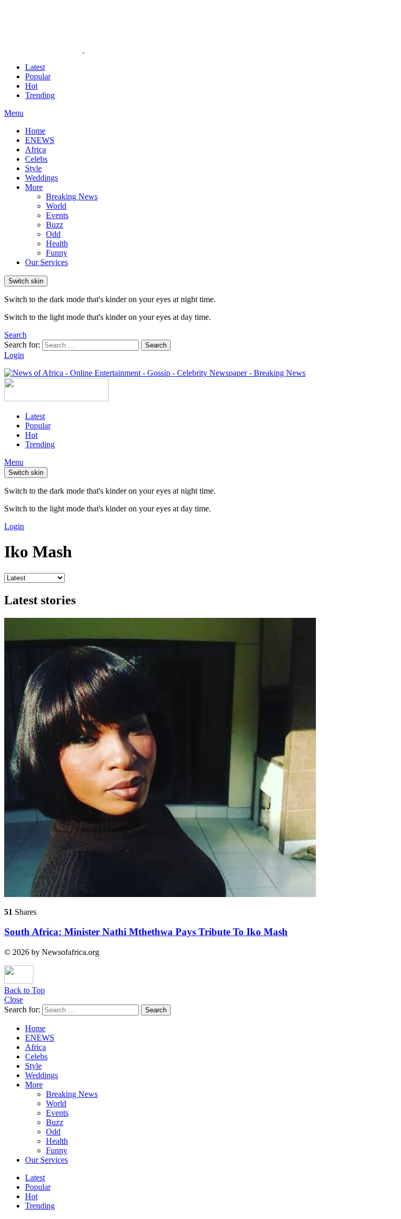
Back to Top (24, 990)
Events (57, 215)
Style (33, 168)
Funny (56, 252)
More (34, 187)
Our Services (46, 262)
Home (35, 130)
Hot (31, 85)
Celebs (36, 158)
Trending (40, 95)
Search (156, 345)
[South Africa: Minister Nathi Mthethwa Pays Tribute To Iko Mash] (200, 758)
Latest (35, 67)
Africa (35, 149)
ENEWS (39, 140)
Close (13, 999)
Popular (38, 76)
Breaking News (72, 196)
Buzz (54, 224)
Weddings (41, 177)
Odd (53, 234)
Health (57, 243)
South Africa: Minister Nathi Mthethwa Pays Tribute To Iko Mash (146, 931)
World (56, 205)
